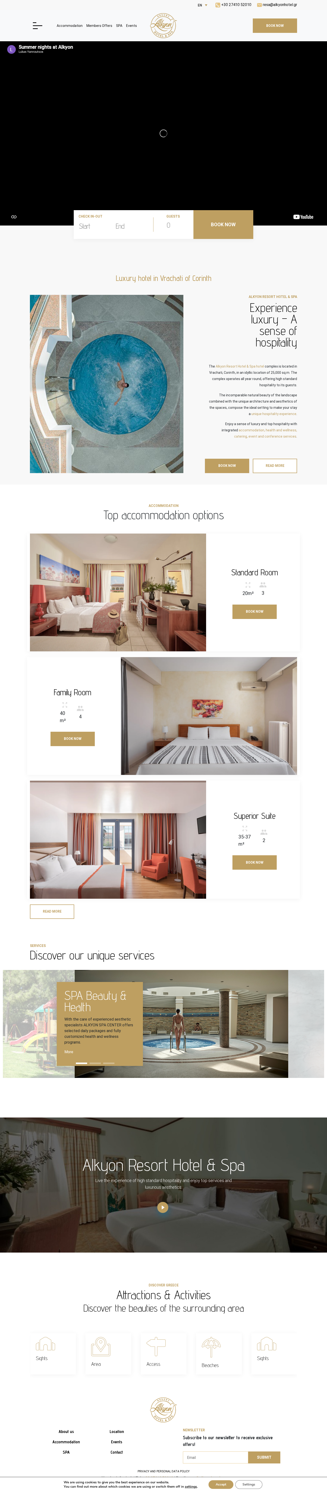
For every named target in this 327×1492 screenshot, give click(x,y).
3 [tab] (109, 1063)
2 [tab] (95, 1063)
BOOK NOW (275, 26)
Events (131, 26)
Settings (248, 1484)
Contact (117, 1452)
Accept (221, 1484)
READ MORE (275, 466)
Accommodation (70, 26)
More (68, 1052)
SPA (119, 26)
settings (191, 1487)
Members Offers (99, 26)
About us (66, 1431)
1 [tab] (81, 1063)
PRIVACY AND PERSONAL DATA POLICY (164, 1471)
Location (117, 1431)
